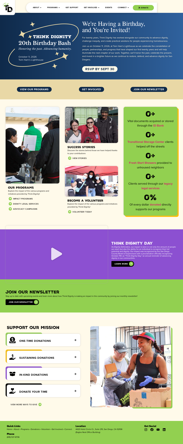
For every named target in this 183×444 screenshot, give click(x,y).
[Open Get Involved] (99, 7)
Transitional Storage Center (145, 142)
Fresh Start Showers (142, 163)
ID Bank (158, 125)
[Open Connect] (128, 7)
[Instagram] (145, 429)
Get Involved (57, 429)
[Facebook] (151, 429)
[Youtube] (158, 429)
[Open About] (41, 7)
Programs (25, 429)
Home (9, 429)
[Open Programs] (59, 7)
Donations (35, 429)
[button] (56, 254)
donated (155, 204)
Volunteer (45, 429)
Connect (68, 429)
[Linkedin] (164, 429)
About (16, 429)
